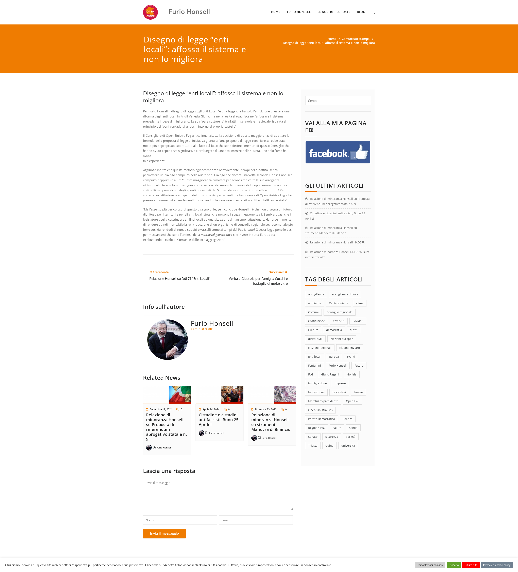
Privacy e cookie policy (497, 565)
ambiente (314, 303)
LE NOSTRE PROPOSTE (333, 12)
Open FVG (352, 401)
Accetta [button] (454, 565)
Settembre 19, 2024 (161, 409)
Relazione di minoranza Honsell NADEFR (337, 242)
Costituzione (316, 321)
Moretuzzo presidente (323, 401)
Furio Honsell (164, 447)
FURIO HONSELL (299, 12)
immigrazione (317, 383)
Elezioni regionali (319, 348)
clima (359, 303)
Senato (312, 437)
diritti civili (315, 339)
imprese (340, 383)
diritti (353, 330)
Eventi (351, 356)
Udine (329, 445)
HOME (275, 12)
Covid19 (357, 321)
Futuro (359, 365)
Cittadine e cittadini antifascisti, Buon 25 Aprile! (218, 419)
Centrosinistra (338, 303)
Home (332, 39)
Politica (347, 419)
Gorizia (352, 374)
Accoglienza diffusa (345, 294)
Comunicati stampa (356, 39)
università (348, 445)
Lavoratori (339, 392)
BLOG (361, 12)
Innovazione (316, 392)
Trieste (312, 445)
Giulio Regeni (330, 374)
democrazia (334, 330)
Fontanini (314, 365)
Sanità (353, 428)
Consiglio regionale (339, 312)
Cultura (313, 330)
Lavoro (358, 392)
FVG (310, 374)
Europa (334, 356)
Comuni (313, 312)
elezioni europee (341, 339)
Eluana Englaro (349, 348)
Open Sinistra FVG (320, 410)
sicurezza (331, 437)
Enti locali (314, 356)
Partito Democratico (321, 419)
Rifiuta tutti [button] (471, 565)
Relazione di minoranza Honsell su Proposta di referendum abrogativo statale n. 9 (166, 427)
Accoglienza (316, 294)
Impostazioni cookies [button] (430, 565)
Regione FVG (316, 428)
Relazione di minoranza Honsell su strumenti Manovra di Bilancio (270, 422)
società (351, 437)
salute (337, 428)
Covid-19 (339, 321)
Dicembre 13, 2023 (266, 409)
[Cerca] (373, 12)
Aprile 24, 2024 (211, 409)
